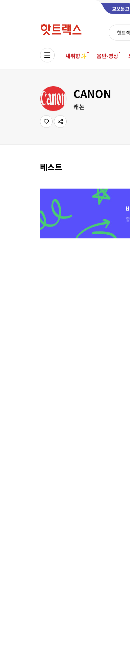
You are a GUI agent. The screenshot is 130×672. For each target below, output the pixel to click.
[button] (60, 121)
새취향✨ (76, 56)
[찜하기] (46, 121)
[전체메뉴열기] (47, 55)
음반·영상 (107, 56)
